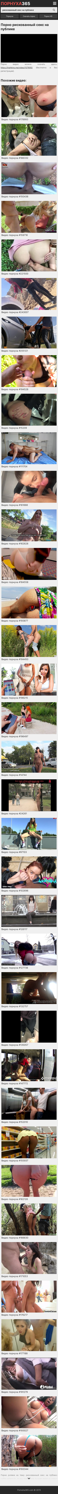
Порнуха (9, 16)
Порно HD (48, 16)
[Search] (54, 10)
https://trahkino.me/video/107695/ (17, 67)
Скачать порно (29, 16)
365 (15, 3)
